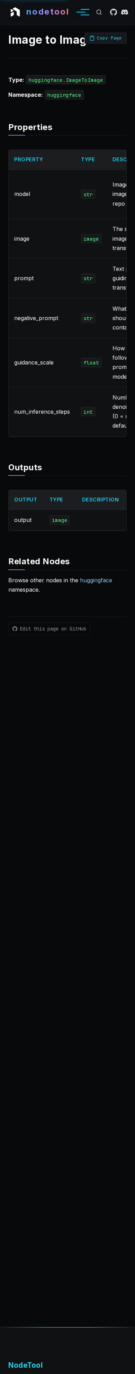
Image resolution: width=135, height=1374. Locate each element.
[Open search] (99, 12)
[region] (67, 293)
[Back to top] (123, 1365)
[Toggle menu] (81, 12)
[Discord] (124, 12)
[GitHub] (113, 12)
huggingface (96, 580)
